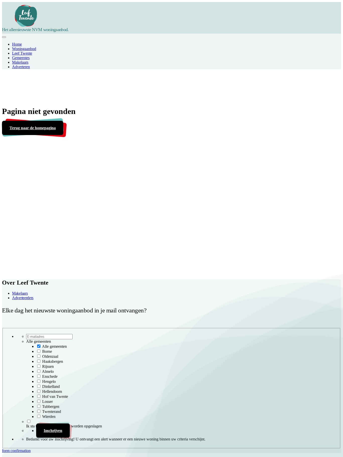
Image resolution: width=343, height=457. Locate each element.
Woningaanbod (24, 49)
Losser (47, 401)
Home (17, 44)
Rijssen (48, 366)
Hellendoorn (52, 391)
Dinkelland (51, 386)
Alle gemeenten (54, 346)
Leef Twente (22, 53)
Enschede (50, 376)
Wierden (48, 416)
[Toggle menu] (4, 37)
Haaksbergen (52, 361)
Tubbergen (50, 406)
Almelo (48, 371)
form (6, 450)
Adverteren (21, 67)
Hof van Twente (55, 396)
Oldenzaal (50, 356)
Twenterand (51, 411)
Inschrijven (53, 430)
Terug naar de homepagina (33, 128)
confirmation (21, 450)
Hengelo (49, 381)
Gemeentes (21, 58)
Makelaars (20, 62)
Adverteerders (22, 298)
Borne (47, 351)
